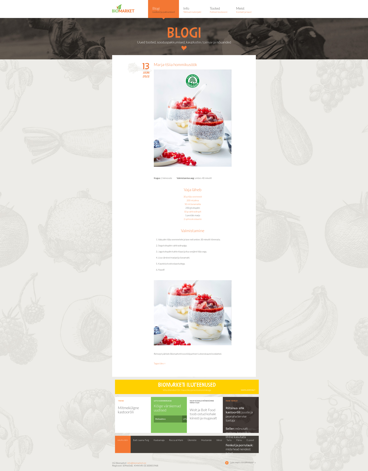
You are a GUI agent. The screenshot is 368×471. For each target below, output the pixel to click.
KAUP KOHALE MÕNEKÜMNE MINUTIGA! (202, 402)
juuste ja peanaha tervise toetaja (239, 416)
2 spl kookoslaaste (193, 219)
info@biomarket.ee (136, 463)
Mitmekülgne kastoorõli (128, 409)
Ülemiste (192, 440)
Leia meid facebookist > (240, 463)
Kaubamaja (159, 440)
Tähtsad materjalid (192, 9)
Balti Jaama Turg (141, 440)
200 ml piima (193, 200)
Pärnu (239, 440)
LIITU (185, 419)
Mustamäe (206, 440)
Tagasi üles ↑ (159, 363)
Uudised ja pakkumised (163, 9)
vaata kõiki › (250, 429)
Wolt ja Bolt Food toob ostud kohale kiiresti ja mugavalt (203, 414)
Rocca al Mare (176, 440)
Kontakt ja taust (244, 9)
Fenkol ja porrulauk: (239, 445)
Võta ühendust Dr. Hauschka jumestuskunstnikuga (206, 387)
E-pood (250, 440)
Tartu (229, 440)
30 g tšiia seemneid (192, 196)
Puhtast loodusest (218, 9)
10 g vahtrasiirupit (192, 211)
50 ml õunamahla (193, 204)
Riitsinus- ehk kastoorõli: (235, 410)
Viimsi (219, 440)
